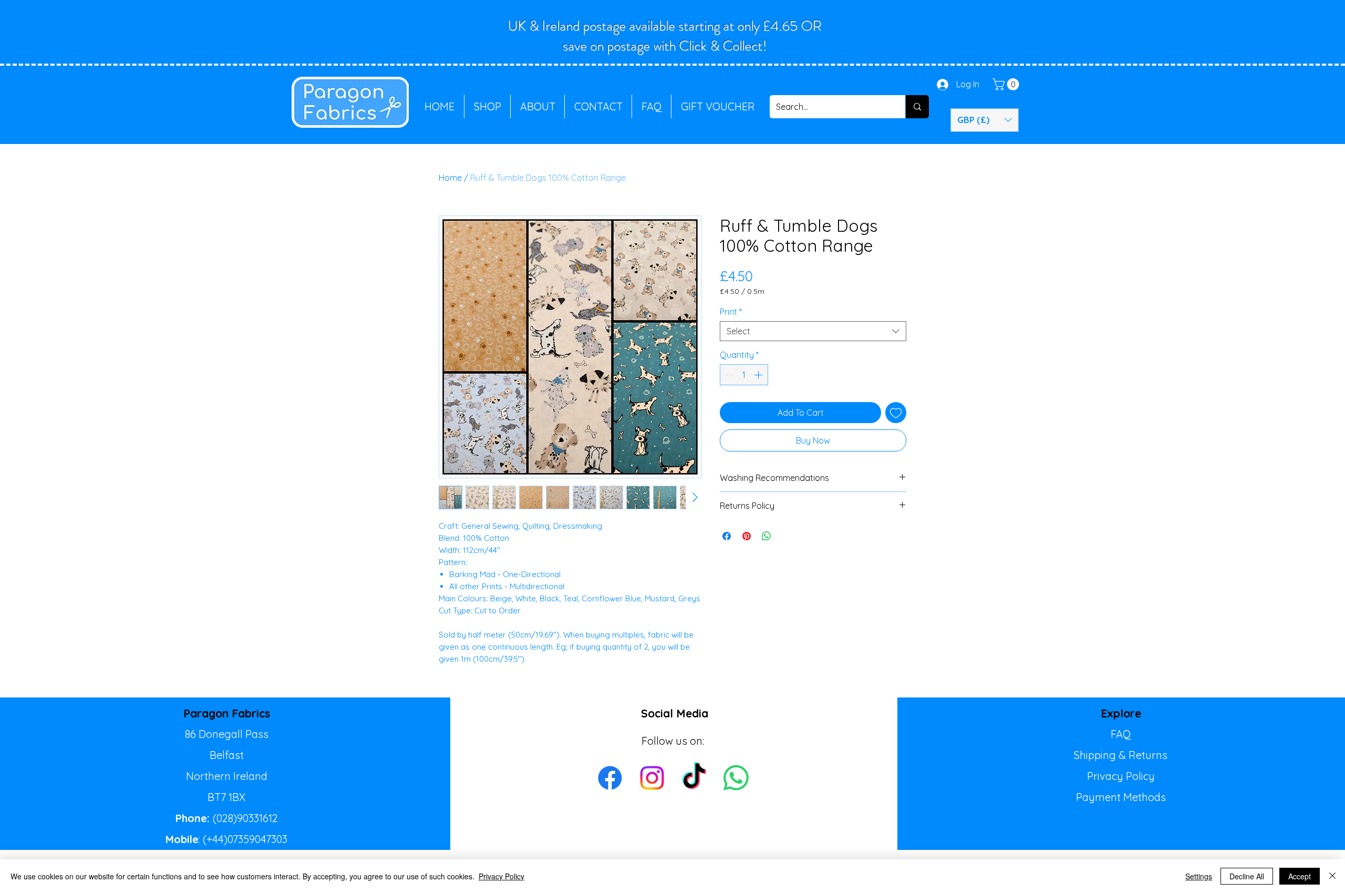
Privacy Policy (1121, 776)
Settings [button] (1198, 876)
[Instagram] (652, 778)
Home (450, 177)
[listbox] (984, 120)
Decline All (1246, 876)
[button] (1007, 84)
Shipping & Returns (1120, 755)
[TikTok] (694, 778)
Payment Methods (1121, 797)
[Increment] (759, 375)
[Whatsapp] (736, 778)
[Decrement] (728, 375)
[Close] (1332, 876)
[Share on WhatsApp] (766, 536)
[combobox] (813, 331)
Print (731, 311)
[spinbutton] (744, 375)
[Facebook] (610, 778)
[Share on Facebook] (726, 536)
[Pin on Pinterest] (746, 536)
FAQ (1121, 734)
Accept (1299, 876)
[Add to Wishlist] (895, 412)
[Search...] (917, 106)
